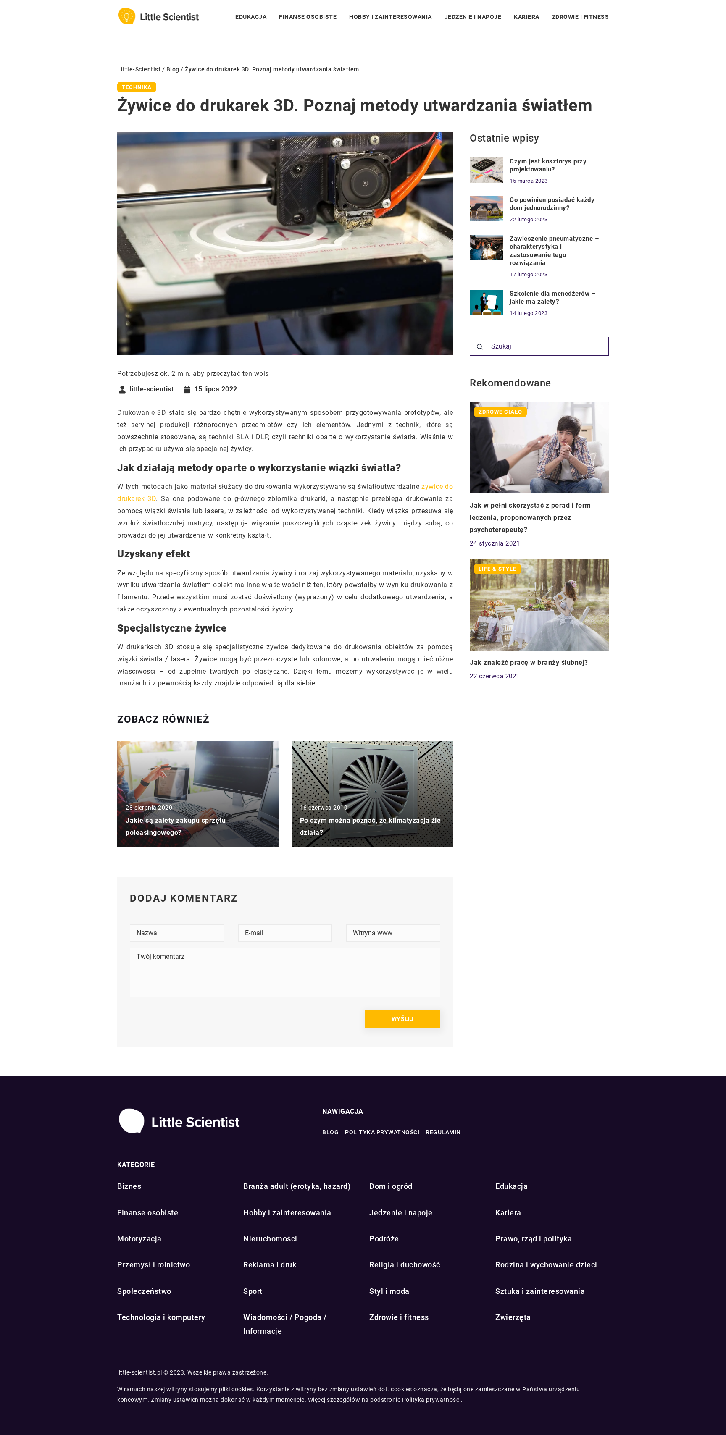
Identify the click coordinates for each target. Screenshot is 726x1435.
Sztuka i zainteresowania (540, 1291)
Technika (137, 87)
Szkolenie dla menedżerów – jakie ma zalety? (552, 298)
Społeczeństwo (144, 1291)
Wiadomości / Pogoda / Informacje (285, 1324)
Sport (253, 1291)
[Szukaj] (480, 347)
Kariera (526, 16)
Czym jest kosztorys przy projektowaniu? (548, 165)
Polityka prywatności (382, 1132)
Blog (330, 1132)
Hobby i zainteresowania (390, 16)
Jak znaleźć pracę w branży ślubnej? (529, 662)
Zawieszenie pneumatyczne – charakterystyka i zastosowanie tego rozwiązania (554, 251)
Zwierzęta (513, 1317)
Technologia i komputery (161, 1317)
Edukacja (250, 16)
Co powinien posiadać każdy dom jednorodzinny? (552, 204)
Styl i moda (389, 1291)
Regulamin (443, 1132)
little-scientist (151, 389)
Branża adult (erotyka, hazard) (296, 1186)
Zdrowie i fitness (580, 16)
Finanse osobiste (308, 16)
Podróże (384, 1238)
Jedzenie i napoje (473, 16)
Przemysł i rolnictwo (153, 1264)
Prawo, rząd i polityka (533, 1238)
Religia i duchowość (404, 1264)
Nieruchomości (270, 1238)
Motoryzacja (139, 1238)
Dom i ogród (391, 1186)
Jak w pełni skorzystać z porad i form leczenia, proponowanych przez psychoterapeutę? (530, 517)
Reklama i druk (269, 1264)
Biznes (129, 1186)
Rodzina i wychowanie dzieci (546, 1264)
